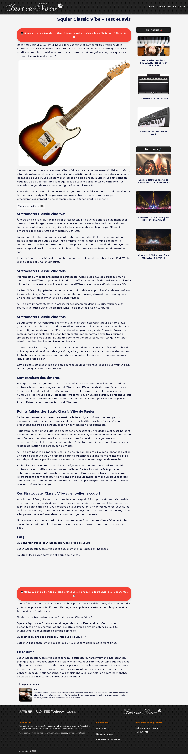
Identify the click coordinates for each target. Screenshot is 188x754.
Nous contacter (104, 734)
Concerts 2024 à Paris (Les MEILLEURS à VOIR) (153, 219)
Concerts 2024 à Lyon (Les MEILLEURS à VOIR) (153, 256)
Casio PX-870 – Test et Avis (153, 98)
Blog (182, 6)
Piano (152, 6)
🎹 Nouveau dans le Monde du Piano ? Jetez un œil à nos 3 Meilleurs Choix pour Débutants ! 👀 (74, 35)
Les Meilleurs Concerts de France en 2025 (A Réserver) (153, 181)
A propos (101, 728)
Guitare (161, 6)
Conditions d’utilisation (108, 740)
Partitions (172, 6)
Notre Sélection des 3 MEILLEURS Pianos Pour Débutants (153, 63)
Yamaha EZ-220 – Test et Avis (153, 132)
